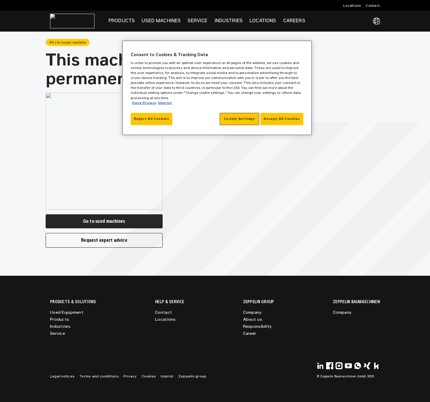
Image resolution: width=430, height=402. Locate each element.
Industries (60, 326)
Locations (352, 6)
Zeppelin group (192, 376)
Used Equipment (66, 312)
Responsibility (257, 326)
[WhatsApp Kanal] (357, 365)
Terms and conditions (99, 376)
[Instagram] (339, 365)
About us (252, 319)
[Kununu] (376, 365)
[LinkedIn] (320, 365)
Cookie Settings (239, 119)
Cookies (149, 376)
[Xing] (367, 365)
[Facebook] (329, 365)
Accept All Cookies (282, 119)
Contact (373, 6)
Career (249, 333)
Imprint (167, 376)
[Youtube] (348, 365)
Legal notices (62, 376)
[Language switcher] (376, 21)
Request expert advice (104, 240)
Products (59, 319)
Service (57, 333)
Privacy (130, 376)
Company (252, 312)
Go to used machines (104, 221)
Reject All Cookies (151, 119)
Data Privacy (144, 103)
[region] (217, 87)
